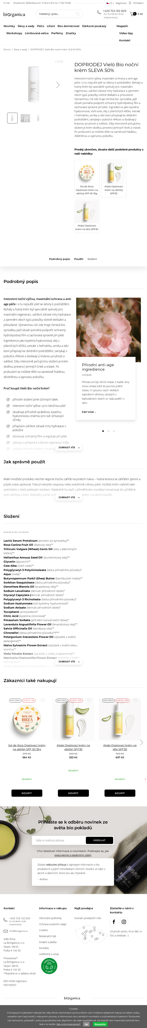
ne (86, 1024)
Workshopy (14, 33)
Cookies (43, 930)
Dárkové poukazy (94, 26)
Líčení (51, 26)
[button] (103, 431)
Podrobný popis (59, 259)
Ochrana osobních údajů (52, 924)
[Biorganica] (16, 14)
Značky (71, 33)
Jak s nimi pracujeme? (68, 1024)
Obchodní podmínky (50, 918)
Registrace (121, 3)
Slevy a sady (26, 26)
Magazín (122, 26)
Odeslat (99, 840)
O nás (7, 2)
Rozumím (100, 1024)
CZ (111, 3)
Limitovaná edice (36, 33)
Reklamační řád (47, 936)
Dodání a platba (47, 942)
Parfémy (57, 33)
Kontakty (44, 948)
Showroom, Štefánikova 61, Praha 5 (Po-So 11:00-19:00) (42, 2)
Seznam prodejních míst (87, 918)
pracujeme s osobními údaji (72, 855)
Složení (92, 259)
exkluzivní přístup (56, 864)
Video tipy (126, 33)
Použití (78, 259)
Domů (7, 49)
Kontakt (124, 40)
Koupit (27, 793)
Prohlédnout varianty (73, 780)
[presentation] (57, 85)
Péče (40, 26)
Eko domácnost (68, 26)
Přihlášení (137, 3)
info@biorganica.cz (18, 930)
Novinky (9, 26)
